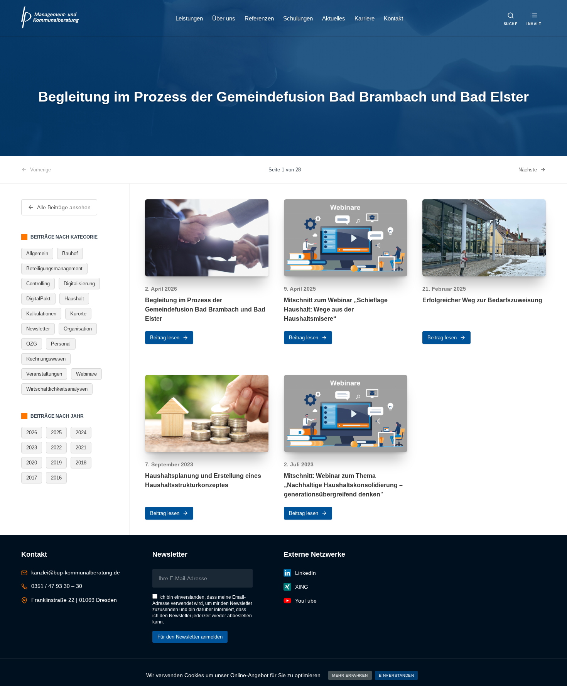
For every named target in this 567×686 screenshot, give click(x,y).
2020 (31, 463)
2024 (81, 432)
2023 (31, 448)
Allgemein (37, 253)
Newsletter (38, 329)
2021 (81, 448)
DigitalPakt (38, 299)
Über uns (223, 18)
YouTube (306, 601)
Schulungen (298, 18)
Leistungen (189, 18)
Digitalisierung (79, 283)
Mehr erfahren (350, 675)
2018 (81, 463)
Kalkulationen (41, 314)
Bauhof (70, 253)
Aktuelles (333, 18)
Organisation (78, 329)
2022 (56, 448)
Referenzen (259, 18)
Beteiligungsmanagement (54, 268)
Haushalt (74, 299)
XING (301, 587)
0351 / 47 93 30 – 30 (56, 586)
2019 (56, 463)
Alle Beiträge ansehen (64, 207)
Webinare (86, 374)
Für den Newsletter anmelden (190, 637)
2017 (31, 478)
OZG (31, 344)
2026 (31, 432)
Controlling (38, 283)
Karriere (364, 18)
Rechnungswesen (46, 359)
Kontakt (393, 18)
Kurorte (78, 314)
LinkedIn (305, 573)
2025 (56, 432)
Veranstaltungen (44, 374)
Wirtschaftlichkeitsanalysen (57, 389)
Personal (61, 344)
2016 (56, 478)
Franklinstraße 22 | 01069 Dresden (74, 600)
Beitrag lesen (164, 337)
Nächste (527, 170)
